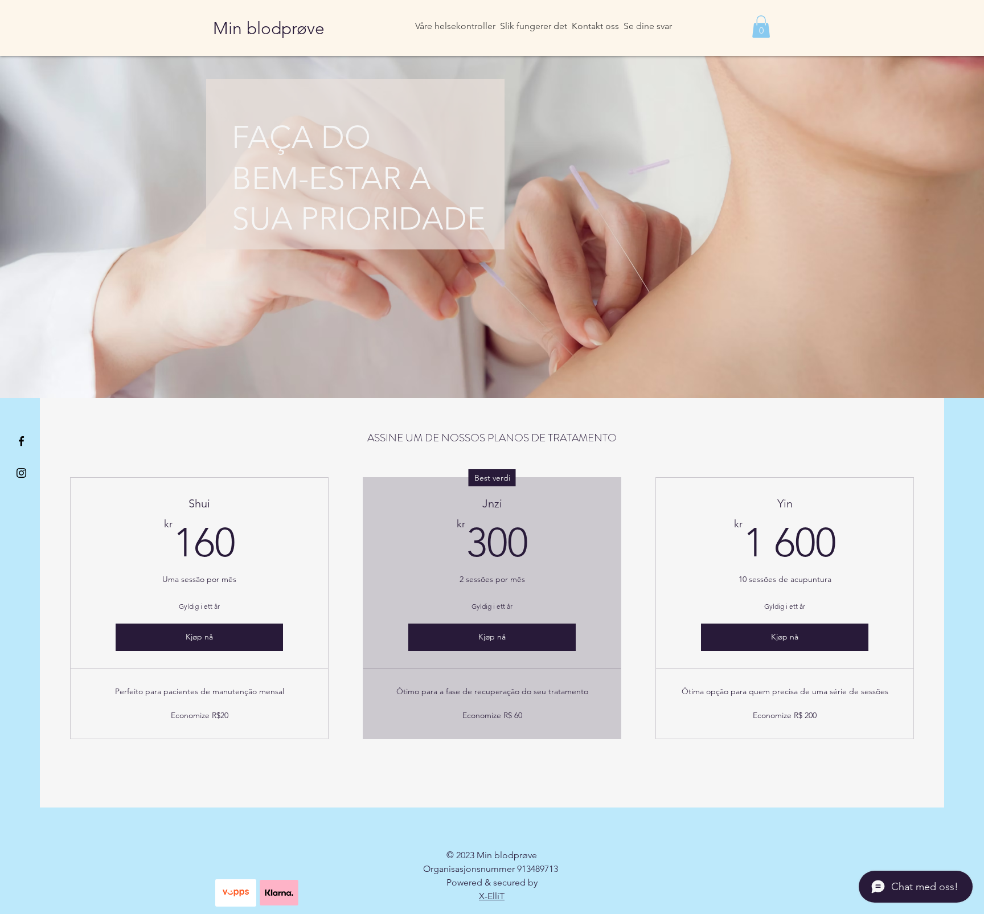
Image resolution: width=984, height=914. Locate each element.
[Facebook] (21, 441)
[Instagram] (21, 472)
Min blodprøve (269, 28)
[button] (761, 26)
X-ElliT (492, 896)
